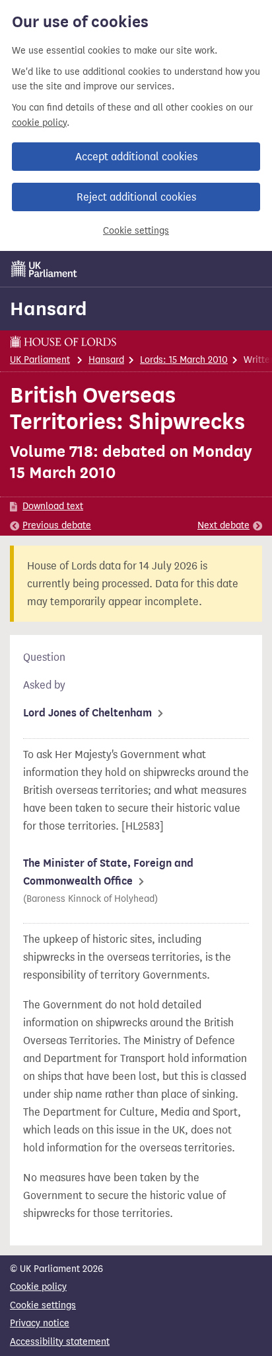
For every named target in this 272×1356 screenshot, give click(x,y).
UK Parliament (40, 359)
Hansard (48, 308)
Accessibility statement (60, 1341)
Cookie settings (136, 230)
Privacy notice (39, 1323)
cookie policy (39, 122)
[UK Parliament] (44, 268)
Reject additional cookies (136, 197)
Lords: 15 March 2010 (184, 359)
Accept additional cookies (136, 156)
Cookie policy (38, 1286)
